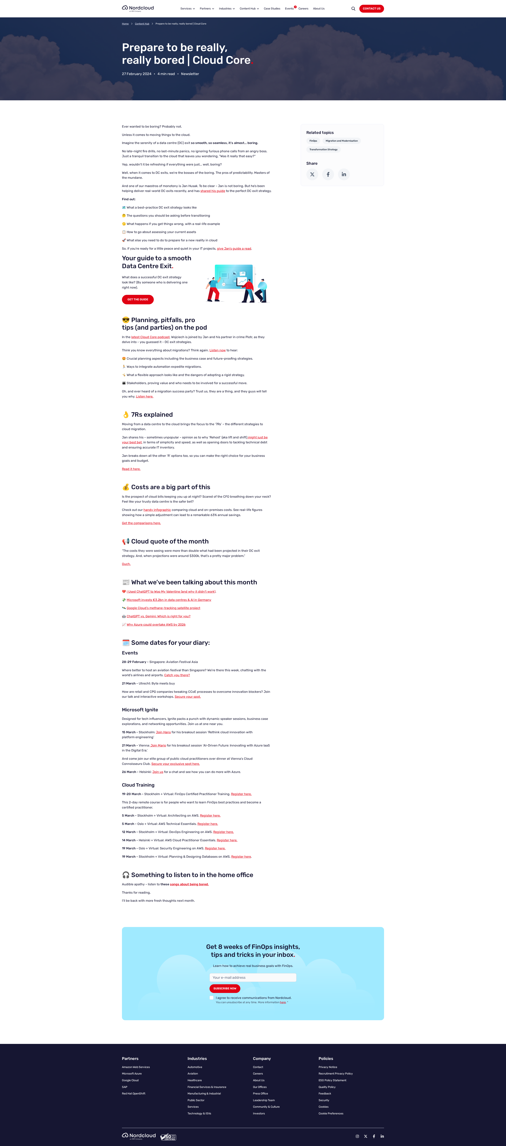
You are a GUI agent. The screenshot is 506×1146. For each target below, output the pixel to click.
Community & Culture (266, 1106)
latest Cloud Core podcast (150, 337)
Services (186, 8)
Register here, (241, 794)
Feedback (325, 1093)
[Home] (138, 8)
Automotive (195, 1067)
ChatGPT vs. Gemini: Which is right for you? (159, 616)
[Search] (353, 9)
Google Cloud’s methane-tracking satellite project (163, 608)
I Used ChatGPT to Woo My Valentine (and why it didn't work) (171, 591)
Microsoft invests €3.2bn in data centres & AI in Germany (169, 600)
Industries (225, 8)
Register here (241, 856)
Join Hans (163, 732)
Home (125, 23)
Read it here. (131, 469)
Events (290, 8)
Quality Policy (327, 1087)
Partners (205, 8)
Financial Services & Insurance (207, 1087)
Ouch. (126, 564)
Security (324, 1100)
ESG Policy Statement (332, 1080)
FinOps (313, 140)
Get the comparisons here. (141, 523)
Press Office (260, 1093)
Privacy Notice (328, 1067)
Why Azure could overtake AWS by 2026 (156, 624)
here (283, 1002)
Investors (259, 1113)
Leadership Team (264, 1100)
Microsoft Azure (132, 1073)
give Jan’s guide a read (234, 248)
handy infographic (157, 510)
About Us (319, 8)
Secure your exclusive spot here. (175, 764)
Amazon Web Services (136, 1067)
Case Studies (272, 8)
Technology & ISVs (199, 1113)
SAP (124, 1087)
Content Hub (248, 8)
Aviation (193, 1073)
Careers (303, 8)
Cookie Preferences (331, 1113)
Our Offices (260, 1087)
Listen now (218, 350)
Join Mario (158, 745)
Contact (258, 1067)
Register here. (210, 815)
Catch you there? (177, 675)
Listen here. (144, 396)
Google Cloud (130, 1080)
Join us (157, 772)
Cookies (324, 1106)
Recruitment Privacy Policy (336, 1073)
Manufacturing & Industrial (204, 1093)
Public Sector (196, 1100)
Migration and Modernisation (342, 140)
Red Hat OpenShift (133, 1093)
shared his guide (212, 191)
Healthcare (195, 1080)
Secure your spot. (188, 697)
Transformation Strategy (324, 149)
